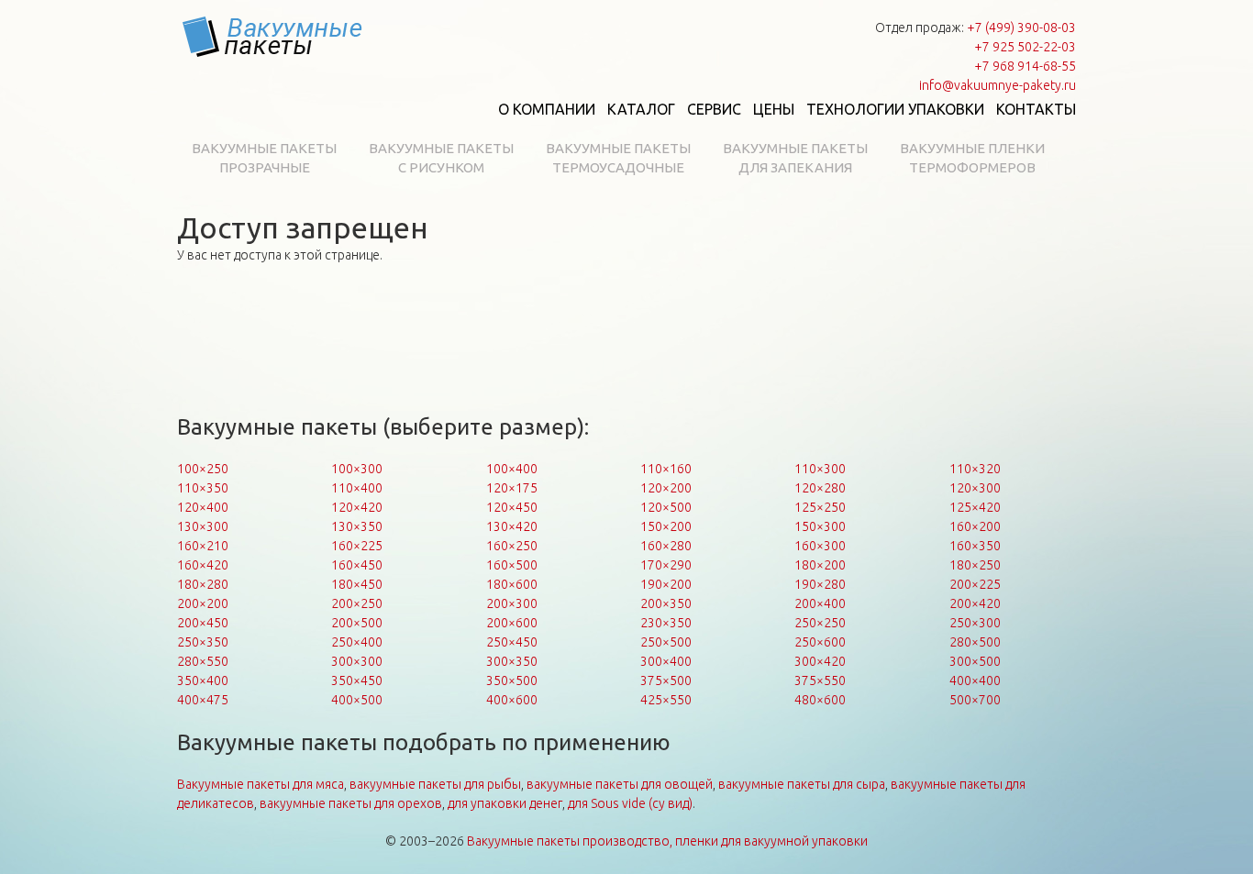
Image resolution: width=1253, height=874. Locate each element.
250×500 (666, 642)
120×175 (512, 488)
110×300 (820, 468)
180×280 (202, 584)
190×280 (820, 584)
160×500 (512, 565)
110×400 (357, 488)
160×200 (975, 526)
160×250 (512, 545)
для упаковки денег (505, 803)
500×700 (975, 699)
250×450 (512, 642)
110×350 (202, 488)
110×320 (975, 468)
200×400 (820, 603)
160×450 (357, 565)
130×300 (202, 526)
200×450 (202, 622)
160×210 (202, 545)
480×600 (820, 699)
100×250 (202, 468)
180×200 (820, 565)
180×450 (357, 584)
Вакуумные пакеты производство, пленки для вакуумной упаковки (667, 841)
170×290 (666, 565)
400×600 (512, 699)
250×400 (357, 642)
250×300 (975, 622)
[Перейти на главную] (273, 36)
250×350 (202, 642)
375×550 (820, 680)
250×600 (820, 642)
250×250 (820, 622)
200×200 (202, 603)
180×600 (512, 584)
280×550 (202, 661)
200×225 (975, 584)
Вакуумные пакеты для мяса (260, 784)
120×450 (512, 507)
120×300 (975, 488)
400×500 (357, 699)
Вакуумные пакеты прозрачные (264, 157)
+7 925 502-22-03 (1025, 46)
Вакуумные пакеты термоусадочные (618, 157)
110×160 (666, 468)
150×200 (666, 526)
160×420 (202, 565)
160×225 (357, 545)
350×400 (202, 680)
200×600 (512, 622)
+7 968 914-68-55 (1025, 66)
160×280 (666, 545)
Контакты (1036, 109)
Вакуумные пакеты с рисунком (441, 157)
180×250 (975, 565)
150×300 (820, 526)
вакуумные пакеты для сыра (801, 784)
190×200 (666, 584)
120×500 (666, 507)
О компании (546, 109)
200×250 (357, 603)
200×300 (512, 603)
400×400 (975, 680)
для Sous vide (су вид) (630, 803)
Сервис (714, 109)
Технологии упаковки (895, 109)
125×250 (820, 507)
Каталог (641, 109)
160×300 (820, 545)
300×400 (666, 661)
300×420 (820, 661)
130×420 (512, 526)
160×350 (975, 545)
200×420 (975, 603)
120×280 (820, 488)
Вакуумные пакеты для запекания (795, 157)
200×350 (666, 603)
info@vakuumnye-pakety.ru (997, 85)
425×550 (666, 699)
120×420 (357, 507)
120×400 (202, 507)
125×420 (975, 507)
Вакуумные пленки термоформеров (972, 157)
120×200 (666, 488)
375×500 (666, 680)
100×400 (512, 468)
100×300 (357, 468)
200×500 (357, 622)
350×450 (357, 680)
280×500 (975, 642)
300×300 (357, 661)
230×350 (666, 622)
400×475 (202, 699)
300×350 (512, 661)
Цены (773, 109)
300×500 (975, 661)
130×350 (357, 526)
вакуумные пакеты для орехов (351, 803)
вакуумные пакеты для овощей (620, 784)
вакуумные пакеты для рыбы (435, 784)
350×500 (512, 680)
